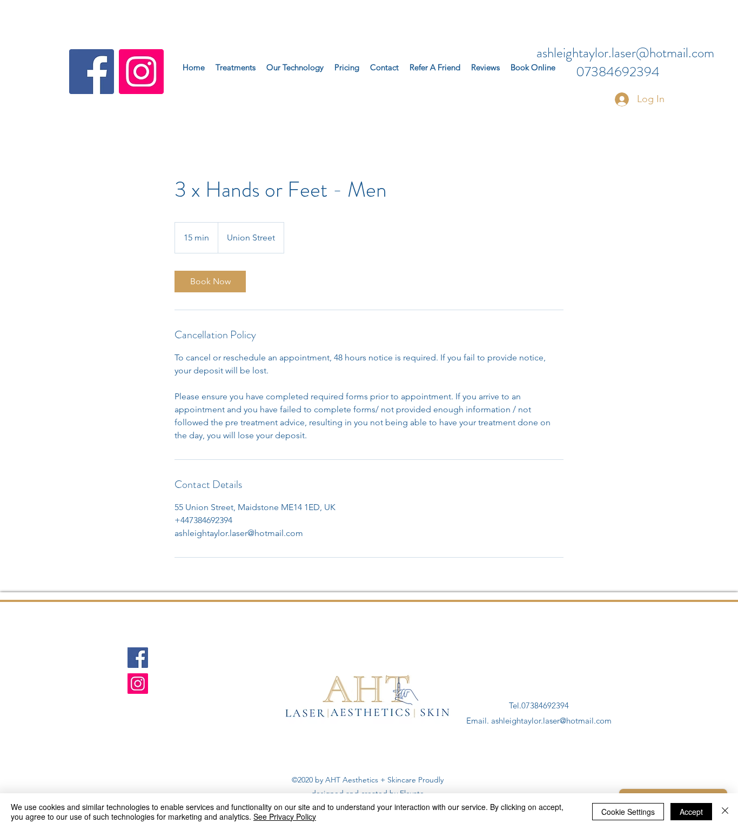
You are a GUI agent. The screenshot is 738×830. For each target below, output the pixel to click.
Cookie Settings (628, 811)
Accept (691, 811)
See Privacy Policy (284, 816)
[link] (210, 281)
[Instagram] (141, 71)
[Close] (725, 811)
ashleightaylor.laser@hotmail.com (625, 53)
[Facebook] (91, 71)
